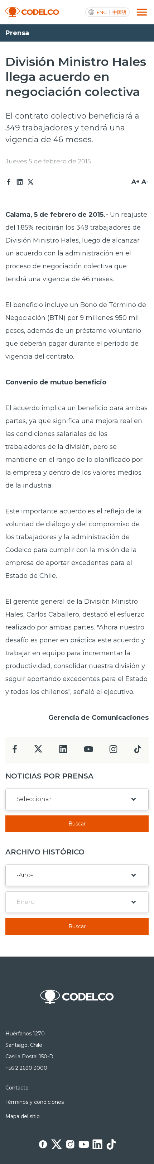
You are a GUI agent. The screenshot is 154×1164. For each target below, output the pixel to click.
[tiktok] (137, 751)
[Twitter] (30, 182)
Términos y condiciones (34, 1102)
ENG (102, 12)
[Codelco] (32, 12)
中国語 (119, 12)
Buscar (77, 823)
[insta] (113, 751)
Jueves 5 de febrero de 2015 (48, 161)
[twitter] (38, 751)
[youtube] (88, 751)
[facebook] (15, 751)
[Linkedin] (19, 182)
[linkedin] (63, 751)
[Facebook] (9, 182)
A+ (135, 181)
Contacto (17, 1087)
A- (145, 181)
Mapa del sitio (22, 1116)
